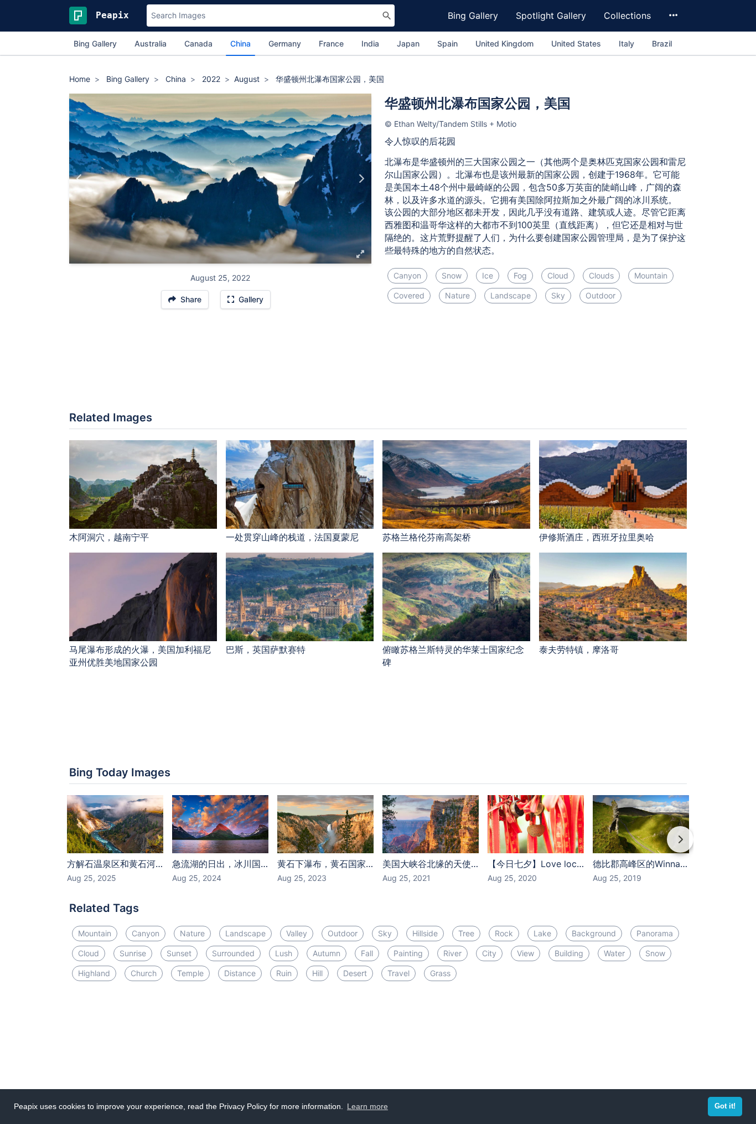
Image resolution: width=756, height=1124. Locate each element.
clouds (601, 275)
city (489, 953)
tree (466, 933)
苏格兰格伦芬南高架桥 (426, 537)
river (452, 953)
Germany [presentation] (284, 43)
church (144, 973)
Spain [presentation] (447, 43)
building (569, 953)
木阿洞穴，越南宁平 (109, 537)
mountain (650, 275)
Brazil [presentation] (662, 43)
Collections (627, 15)
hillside (425, 933)
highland (94, 973)
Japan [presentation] (408, 43)
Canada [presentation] (198, 43)
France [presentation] (331, 43)
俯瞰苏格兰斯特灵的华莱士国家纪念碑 (453, 656)
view (525, 953)
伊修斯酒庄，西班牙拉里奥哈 (596, 537)
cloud (557, 275)
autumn (326, 953)
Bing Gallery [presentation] (95, 43)
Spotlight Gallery (551, 15)
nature (457, 295)
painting (408, 953)
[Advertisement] (378, 365)
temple (190, 973)
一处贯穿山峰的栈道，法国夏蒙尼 (292, 537)
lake (542, 933)
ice (487, 275)
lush (283, 953)
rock (504, 933)
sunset (179, 953)
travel (398, 973)
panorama (654, 933)
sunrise (133, 953)
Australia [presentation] (150, 43)
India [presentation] (370, 43)
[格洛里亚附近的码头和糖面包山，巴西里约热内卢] (79, 179)
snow (452, 275)
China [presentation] (240, 43)
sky (558, 295)
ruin (284, 973)
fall (367, 953)
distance (240, 973)
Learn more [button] (367, 1106)
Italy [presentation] (626, 43)
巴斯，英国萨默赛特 (265, 649)
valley (296, 933)
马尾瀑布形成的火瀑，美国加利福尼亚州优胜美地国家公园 (140, 656)
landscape (510, 295)
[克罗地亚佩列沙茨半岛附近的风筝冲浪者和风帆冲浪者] (361, 179)
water (614, 953)
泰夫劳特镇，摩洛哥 (579, 649)
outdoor (600, 295)
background (594, 933)
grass (440, 973)
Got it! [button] (725, 1106)
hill (317, 973)
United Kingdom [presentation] (504, 43)
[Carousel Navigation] (378, 847)
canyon (407, 275)
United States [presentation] (576, 43)
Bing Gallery (473, 15)
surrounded (233, 953)
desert (355, 973)
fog (520, 275)
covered (408, 295)
